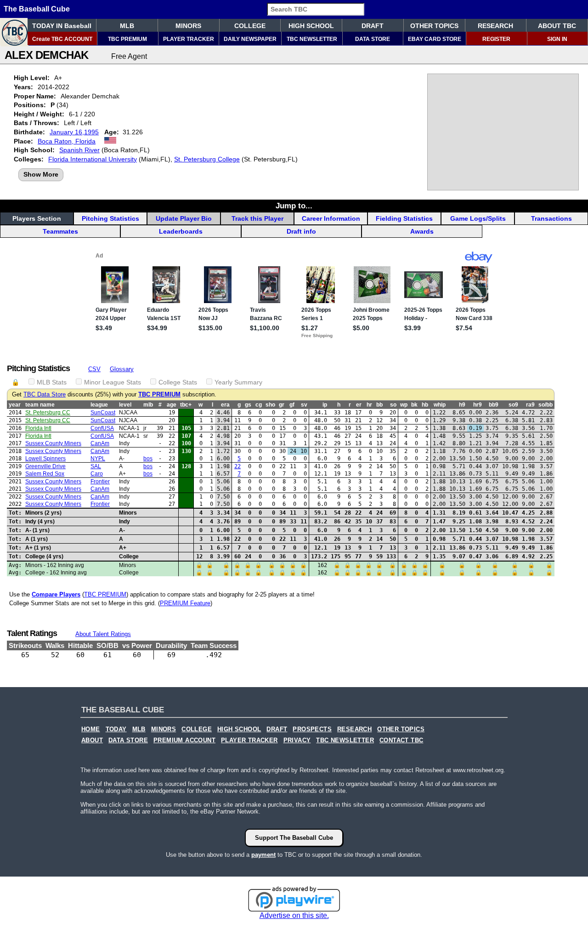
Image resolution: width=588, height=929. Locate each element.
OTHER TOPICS (434, 25)
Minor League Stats (112, 382)
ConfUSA (102, 428)
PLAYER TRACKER (188, 39)
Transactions (551, 218)
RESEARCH (495, 25)
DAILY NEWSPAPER (250, 39)
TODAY (116, 729)
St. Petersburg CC (47, 412)
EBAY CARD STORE (434, 39)
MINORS (188, 25)
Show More (40, 174)
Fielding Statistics (404, 218)
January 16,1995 (74, 132)
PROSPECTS (312, 729)
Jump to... (294, 205)
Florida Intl (38, 428)
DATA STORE (372, 39)
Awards (422, 231)
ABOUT (92, 740)
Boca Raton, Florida (67, 141)
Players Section (36, 218)
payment (263, 854)
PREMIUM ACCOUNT (184, 740)
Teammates (60, 231)
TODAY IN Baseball (61, 25)
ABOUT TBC (557, 25)
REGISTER (496, 39)
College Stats (177, 382)
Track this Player (257, 218)
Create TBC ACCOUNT (62, 39)
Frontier (100, 481)
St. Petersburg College (207, 159)
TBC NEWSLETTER (312, 39)
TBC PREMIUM (127, 39)
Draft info (301, 231)
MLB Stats (52, 382)
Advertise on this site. (294, 915)
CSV (94, 369)
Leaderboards (181, 231)
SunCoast (102, 412)
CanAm (99, 443)
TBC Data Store (44, 394)
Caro (96, 473)
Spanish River (79, 150)
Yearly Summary (238, 382)
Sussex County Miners (53, 443)
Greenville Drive (45, 466)
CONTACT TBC (401, 740)
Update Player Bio (184, 218)
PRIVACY (297, 740)
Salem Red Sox (44, 473)
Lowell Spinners (45, 458)
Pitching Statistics (110, 218)
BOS (148, 458)
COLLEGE (250, 25)
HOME (90, 729)
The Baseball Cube (37, 9)
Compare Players (56, 594)
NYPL (97, 458)
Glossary (122, 369)
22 (237, 466)
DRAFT (373, 25)
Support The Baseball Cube (294, 837)
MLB (127, 25)
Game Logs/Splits (478, 218)
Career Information (331, 218)
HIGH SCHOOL (311, 25)
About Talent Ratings (103, 634)
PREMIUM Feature (185, 603)
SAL (95, 466)
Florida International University (92, 159)
